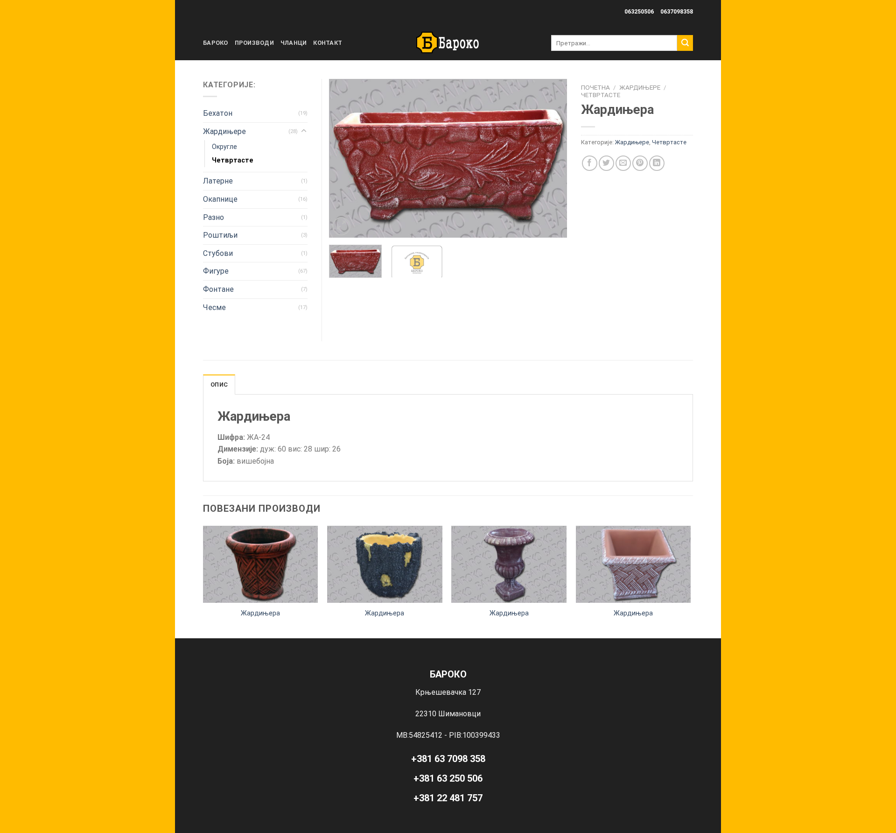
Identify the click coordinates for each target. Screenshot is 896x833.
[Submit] (685, 43)
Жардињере (639, 87)
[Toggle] (304, 131)
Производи (254, 42)
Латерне (218, 180)
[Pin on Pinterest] (640, 163)
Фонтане (218, 289)
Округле (224, 147)
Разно (213, 217)
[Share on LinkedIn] (657, 163)
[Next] (550, 158)
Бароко (215, 42)
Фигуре (216, 271)
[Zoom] (341, 226)
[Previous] (345, 158)
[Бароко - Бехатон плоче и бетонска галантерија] (448, 43)
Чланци (293, 42)
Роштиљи (220, 235)
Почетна (595, 87)
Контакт (327, 42)
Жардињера (260, 613)
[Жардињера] (260, 564)
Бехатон (217, 113)
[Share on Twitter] (606, 163)
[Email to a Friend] (623, 163)
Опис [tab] (219, 384)
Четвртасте (600, 95)
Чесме (214, 307)
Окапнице (220, 199)
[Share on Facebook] (589, 163)
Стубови (218, 253)
